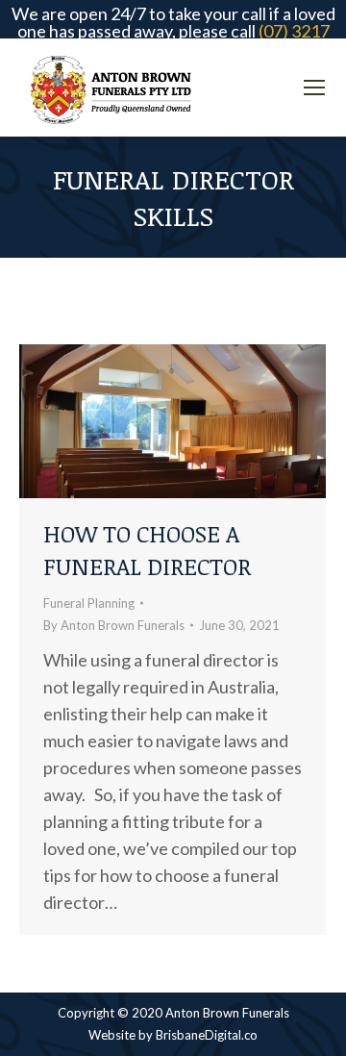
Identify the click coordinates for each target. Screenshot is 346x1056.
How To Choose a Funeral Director (147, 549)
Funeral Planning (89, 603)
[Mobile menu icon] (314, 87)
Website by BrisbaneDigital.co (173, 1035)
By (114, 625)
